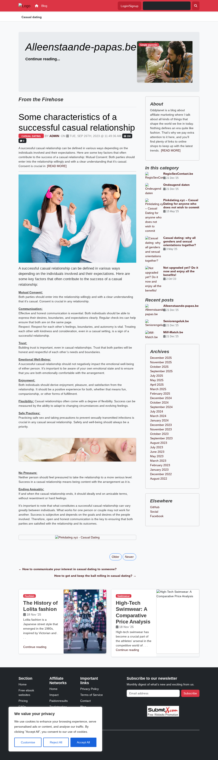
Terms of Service (91, 695)
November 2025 (161, 362)
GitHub (154, 507)
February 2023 (160, 465)
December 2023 (161, 425)
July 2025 (156, 375)
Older (115, 556)
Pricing (23, 700)
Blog (44, 5)
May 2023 (157, 456)
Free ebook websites (26, 693)
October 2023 (159, 434)
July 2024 (156, 411)
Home (23, 684)
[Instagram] (192, 736)
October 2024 (159, 402)
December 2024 (161, 398)
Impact (54, 695)
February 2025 (160, 393)
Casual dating (31, 136)
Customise (28, 742)
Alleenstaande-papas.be (181, 305)
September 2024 (161, 407)
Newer (129, 556)
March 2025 (158, 389)
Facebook (157, 516)
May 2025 (157, 380)
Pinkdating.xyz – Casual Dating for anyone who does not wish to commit (181, 203)
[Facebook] (197, 736)
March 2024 (158, 416)
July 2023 (156, 447)
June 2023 (157, 451)
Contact (85, 700)
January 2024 (159, 420)
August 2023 (158, 442)
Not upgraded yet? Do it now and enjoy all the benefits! (180, 271)
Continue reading (34, 647)
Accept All (83, 742)
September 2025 (161, 371)
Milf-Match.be (173, 332)
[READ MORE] (57, 166)
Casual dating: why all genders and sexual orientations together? (179, 241)
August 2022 (158, 478)
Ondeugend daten (176, 184)
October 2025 (159, 366)
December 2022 (161, 474)
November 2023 (161, 429)
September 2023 (161, 438)
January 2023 (159, 469)
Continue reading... (42, 59)
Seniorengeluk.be (176, 321)
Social (154, 511)
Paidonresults (58, 700)
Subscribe (190, 693)
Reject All (56, 742)
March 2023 (158, 460)
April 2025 (157, 384)
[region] (55, 729)
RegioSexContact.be (178, 173)
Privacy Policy (89, 689)
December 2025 (161, 357)
